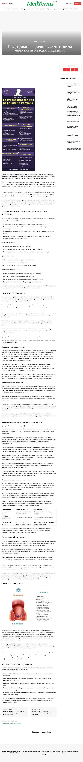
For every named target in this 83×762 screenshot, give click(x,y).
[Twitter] (68, 69)
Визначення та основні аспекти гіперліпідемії (73, 120)
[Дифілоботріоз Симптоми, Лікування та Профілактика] (63, 149)
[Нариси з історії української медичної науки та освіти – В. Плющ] (63, 85)
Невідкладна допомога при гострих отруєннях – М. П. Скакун (74, 92)
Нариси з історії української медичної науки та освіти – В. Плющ (74, 85)
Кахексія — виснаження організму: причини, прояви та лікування (73, 106)
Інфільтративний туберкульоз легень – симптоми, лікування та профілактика (14, 712)
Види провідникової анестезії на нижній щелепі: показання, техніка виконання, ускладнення (74, 113)
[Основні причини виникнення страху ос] (63, 135)
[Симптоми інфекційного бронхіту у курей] (63, 142)
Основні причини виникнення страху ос (72, 134)
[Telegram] (72, 69)
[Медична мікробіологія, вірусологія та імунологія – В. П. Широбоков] (11, 743)
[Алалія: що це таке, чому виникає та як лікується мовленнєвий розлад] (51, 743)
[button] (12, 3)
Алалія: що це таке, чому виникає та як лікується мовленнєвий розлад (51, 753)
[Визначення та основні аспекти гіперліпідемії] (63, 120)
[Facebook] (65, 69)
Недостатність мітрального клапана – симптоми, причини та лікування (43, 712)
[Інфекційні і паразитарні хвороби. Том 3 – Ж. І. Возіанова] (63, 99)
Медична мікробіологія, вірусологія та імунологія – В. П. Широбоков (11, 752)
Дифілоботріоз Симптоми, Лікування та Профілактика (74, 149)
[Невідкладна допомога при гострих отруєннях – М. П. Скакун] (63, 92)
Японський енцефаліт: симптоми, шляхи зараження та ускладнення (74, 127)
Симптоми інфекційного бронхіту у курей (73, 142)
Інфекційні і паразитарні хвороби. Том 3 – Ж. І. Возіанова (73, 99)
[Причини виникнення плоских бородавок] (71, 743)
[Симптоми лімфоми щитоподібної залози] (31, 743)
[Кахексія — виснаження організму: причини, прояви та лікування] (63, 106)
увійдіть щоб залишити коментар (11, 723)
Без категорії (39, 42)
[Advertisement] (29, 75)
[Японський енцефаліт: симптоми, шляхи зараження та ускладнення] (63, 128)
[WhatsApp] (76, 69)
